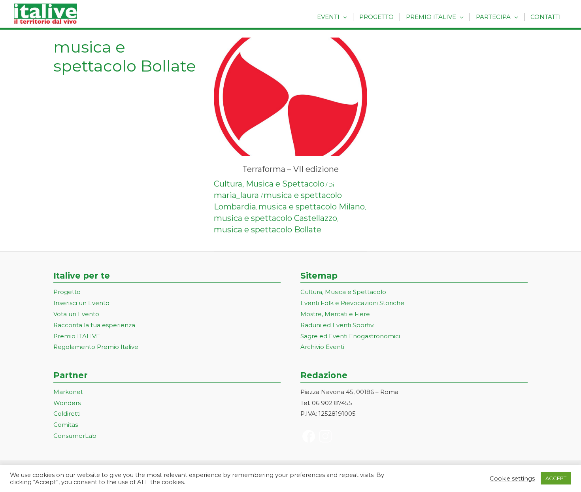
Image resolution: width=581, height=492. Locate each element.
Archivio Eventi (322, 347)
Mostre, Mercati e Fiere (335, 314)
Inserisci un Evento (81, 303)
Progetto (376, 17)
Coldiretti (67, 413)
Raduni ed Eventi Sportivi (337, 325)
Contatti (545, 17)
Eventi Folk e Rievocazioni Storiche (352, 303)
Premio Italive (431, 17)
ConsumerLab (74, 435)
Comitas (65, 424)
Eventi (328, 17)
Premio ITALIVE (76, 336)
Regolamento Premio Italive (95, 347)
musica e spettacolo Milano (311, 206)
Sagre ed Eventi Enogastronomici (350, 336)
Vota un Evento (76, 314)
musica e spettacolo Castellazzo (275, 218)
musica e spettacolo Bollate (267, 229)
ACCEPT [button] (555, 478)
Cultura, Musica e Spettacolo (269, 184)
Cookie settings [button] (512, 478)
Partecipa (493, 17)
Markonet (68, 392)
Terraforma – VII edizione (290, 169)
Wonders (67, 403)
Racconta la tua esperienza (94, 325)
